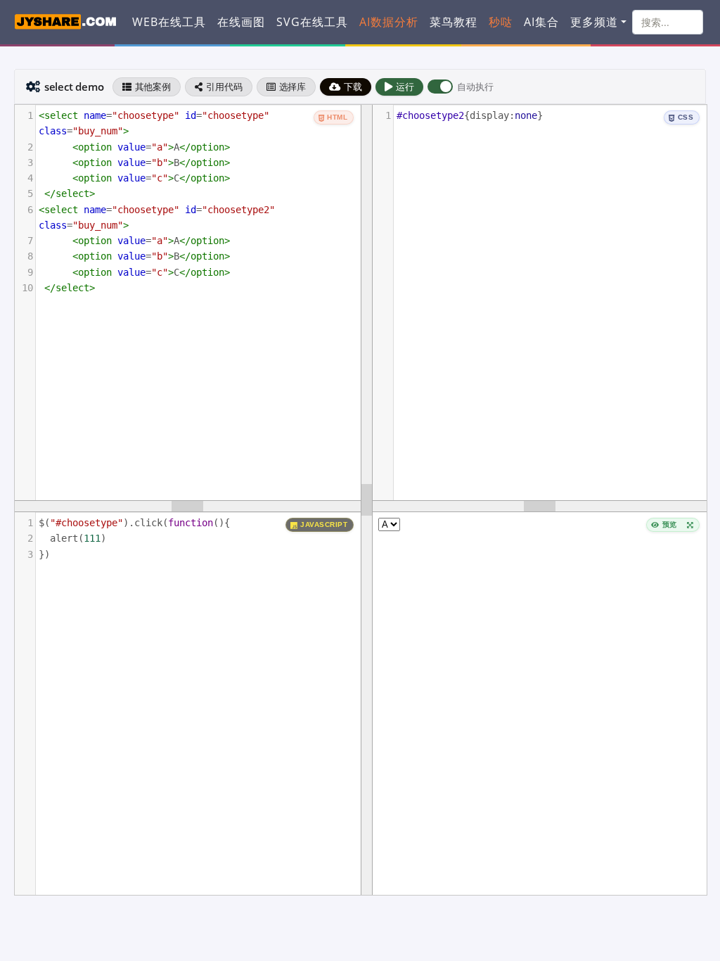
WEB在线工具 (169, 22)
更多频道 (594, 22)
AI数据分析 (388, 22)
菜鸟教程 (453, 22)
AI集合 (541, 22)
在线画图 (241, 22)
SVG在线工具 (312, 22)
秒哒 (501, 22)
